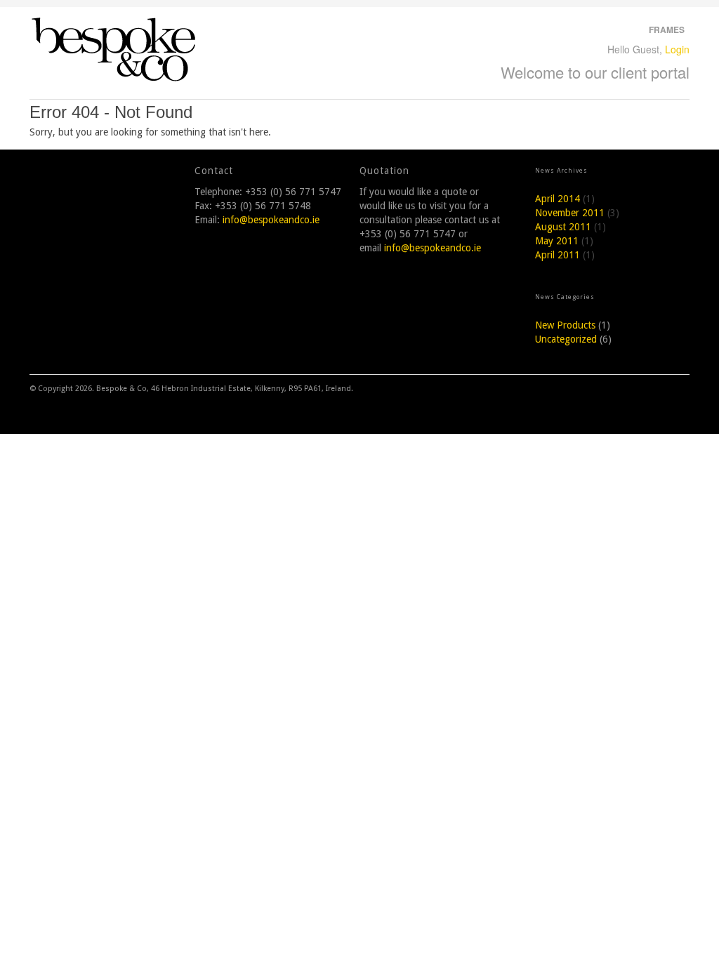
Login (677, 49)
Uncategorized (566, 339)
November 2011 (570, 212)
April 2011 (557, 254)
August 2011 (563, 226)
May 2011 (557, 240)
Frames (667, 29)
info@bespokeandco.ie (271, 219)
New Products (565, 325)
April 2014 (557, 198)
